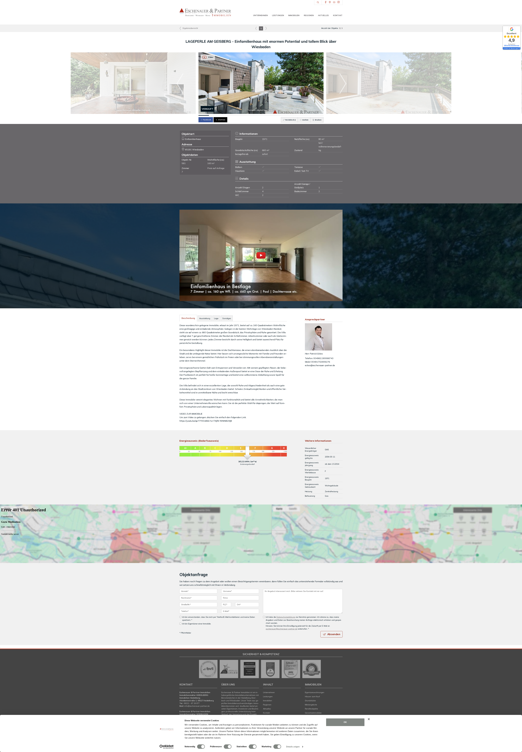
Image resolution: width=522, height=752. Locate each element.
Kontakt (337, 15)
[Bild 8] (276, 115)
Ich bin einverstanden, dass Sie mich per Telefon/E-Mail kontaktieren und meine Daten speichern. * (218, 618)
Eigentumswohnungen (314, 692)
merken (305, 120)
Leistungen (278, 15)
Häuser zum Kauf (312, 696)
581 (184, 163)
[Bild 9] (287, 115)
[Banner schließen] (369, 719)
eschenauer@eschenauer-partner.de (281, 629)
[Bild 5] (245, 115)
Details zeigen (293, 746)
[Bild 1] (203, 115)
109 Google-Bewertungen (511, 45)
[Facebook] (325, 2)
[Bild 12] (318, 115)
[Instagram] (338, 2)
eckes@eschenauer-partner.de (320, 365)
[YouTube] (334, 2)
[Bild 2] (214, 115)
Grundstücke (310, 700)
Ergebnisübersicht (190, 28)
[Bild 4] (235, 115)
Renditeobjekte (311, 709)
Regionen (309, 15)
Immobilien (293, 15)
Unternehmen (260, 15)
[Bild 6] (256, 115)
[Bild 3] (224, 115)
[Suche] (318, 2)
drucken (317, 120)
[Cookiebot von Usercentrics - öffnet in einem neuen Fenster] (166, 747)
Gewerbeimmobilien (313, 713)
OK (345, 722)
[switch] (228, 746)
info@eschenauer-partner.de (197, 706)
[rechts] (266, 28)
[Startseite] (205, 12)
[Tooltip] (519, 48)
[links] (256, 28)
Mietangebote (311, 704)
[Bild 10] (297, 115)
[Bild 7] (266, 115)
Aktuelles (323, 15)
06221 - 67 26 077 (192, 703)
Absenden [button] (333, 634)
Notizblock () (290, 120)
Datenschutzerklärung (285, 617)
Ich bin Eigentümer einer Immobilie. (196, 623)
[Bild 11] (308, 115)
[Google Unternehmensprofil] (330, 2)
